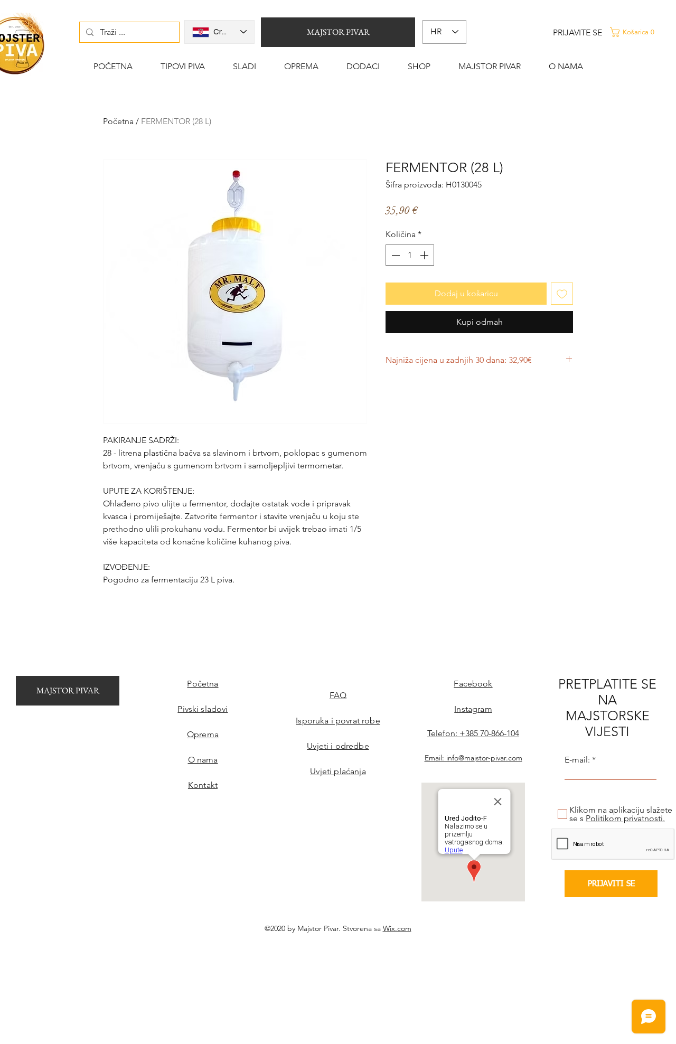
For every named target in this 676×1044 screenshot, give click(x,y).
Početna (118, 121)
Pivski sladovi (202, 709)
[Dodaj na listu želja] (562, 294)
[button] (641, 32)
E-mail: (577, 760)
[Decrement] (394, 255)
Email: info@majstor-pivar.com (473, 758)
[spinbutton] (410, 255)
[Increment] (425, 255)
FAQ (338, 695)
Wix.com (397, 928)
